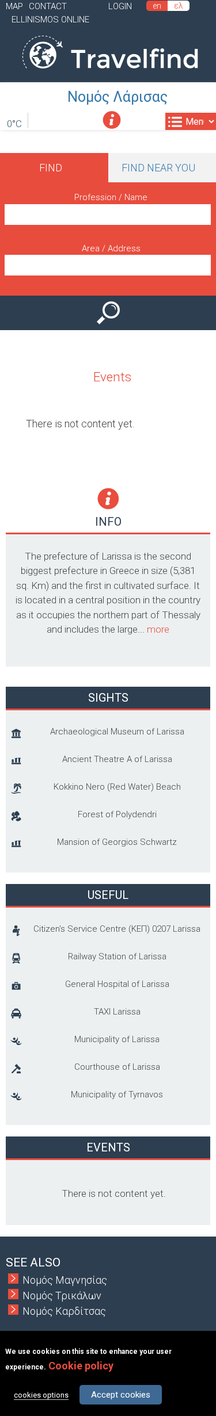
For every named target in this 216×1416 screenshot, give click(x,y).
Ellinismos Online (50, 19)
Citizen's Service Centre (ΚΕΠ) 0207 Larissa (116, 929)
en (157, 5)
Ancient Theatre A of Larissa (117, 759)
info (111, 120)
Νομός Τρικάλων (61, 1295)
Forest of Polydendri (117, 814)
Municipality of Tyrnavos (117, 1094)
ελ (178, 5)
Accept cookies (120, 1395)
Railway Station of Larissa (117, 956)
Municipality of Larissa (117, 1039)
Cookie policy (80, 1366)
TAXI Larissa (117, 1011)
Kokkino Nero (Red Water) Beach (117, 787)
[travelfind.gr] (110, 74)
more (158, 629)
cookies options (41, 1395)
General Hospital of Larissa (117, 984)
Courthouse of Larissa (117, 1067)
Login (120, 6)
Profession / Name (110, 197)
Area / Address (111, 248)
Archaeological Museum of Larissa (117, 731)
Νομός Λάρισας (117, 97)
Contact (48, 6)
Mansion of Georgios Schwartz (117, 842)
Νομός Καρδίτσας (64, 1311)
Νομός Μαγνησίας (64, 1280)
